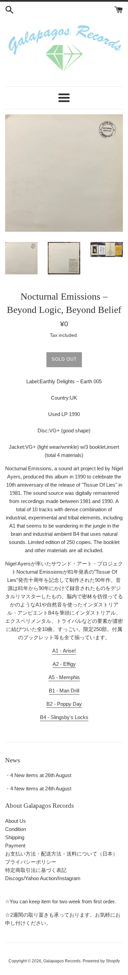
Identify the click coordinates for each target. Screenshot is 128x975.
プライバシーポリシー (30, 862)
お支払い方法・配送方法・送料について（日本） (61, 854)
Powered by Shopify (101, 961)
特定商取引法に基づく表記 (36, 870)
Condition (15, 829)
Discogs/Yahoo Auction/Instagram (43, 878)
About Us (15, 821)
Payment (15, 845)
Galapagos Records (62, 961)
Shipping (14, 837)
